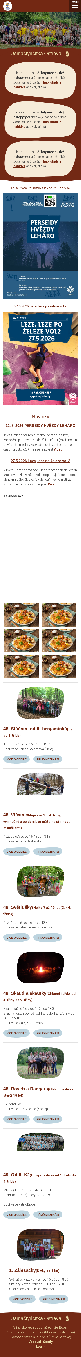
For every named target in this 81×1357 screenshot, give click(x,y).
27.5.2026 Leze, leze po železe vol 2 (40, 461)
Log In (40, 1346)
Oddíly (48, 1342)
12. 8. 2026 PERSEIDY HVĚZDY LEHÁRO (40, 426)
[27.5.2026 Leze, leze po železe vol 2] (40, 404)
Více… (58, 449)
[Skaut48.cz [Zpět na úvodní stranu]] (7, 6)
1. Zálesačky (34, 1270)
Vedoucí (35, 1342)
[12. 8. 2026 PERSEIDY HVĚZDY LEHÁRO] (40, 298)
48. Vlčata (37, 821)
